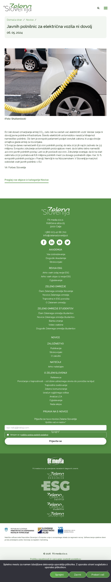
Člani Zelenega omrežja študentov (56, 313)
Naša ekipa (56, 404)
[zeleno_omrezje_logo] (55, 496)
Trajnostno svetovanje (56, 385)
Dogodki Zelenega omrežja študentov (55, 328)
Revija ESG (55, 268)
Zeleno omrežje (55, 286)
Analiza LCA (56, 396)
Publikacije (55, 348)
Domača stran (14, 19)
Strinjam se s (29, 435)
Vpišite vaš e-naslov (55, 422)
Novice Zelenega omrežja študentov (56, 317)
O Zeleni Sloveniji (55, 372)
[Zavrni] (107, 571)
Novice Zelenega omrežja (56, 295)
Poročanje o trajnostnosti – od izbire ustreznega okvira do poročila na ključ (55, 381)
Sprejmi (59, 574)
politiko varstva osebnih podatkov (34, 435)
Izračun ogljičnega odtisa (56, 392)
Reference (56, 377)
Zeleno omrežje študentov (55, 308)
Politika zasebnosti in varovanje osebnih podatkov (55, 559)
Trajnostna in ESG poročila (55, 298)
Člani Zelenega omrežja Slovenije (56, 291)
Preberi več (97, 574)
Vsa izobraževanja (56, 254)
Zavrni (77, 574)
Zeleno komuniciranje (56, 389)
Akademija (55, 249)
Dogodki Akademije (56, 258)
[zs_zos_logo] (55, 506)
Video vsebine (56, 324)
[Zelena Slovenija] (17, 8)
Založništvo (55, 343)
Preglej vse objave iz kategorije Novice (27, 180)
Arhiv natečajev (56, 366)
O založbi (56, 356)
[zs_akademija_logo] (55, 475)
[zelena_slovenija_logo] (55, 514)
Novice (30, 19)
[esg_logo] (55, 485)
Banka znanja (56, 321)
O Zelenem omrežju (56, 302)
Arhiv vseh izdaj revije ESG (56, 272)
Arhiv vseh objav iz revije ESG (56, 276)
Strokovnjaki (56, 262)
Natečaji (55, 362)
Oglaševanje (55, 280)
